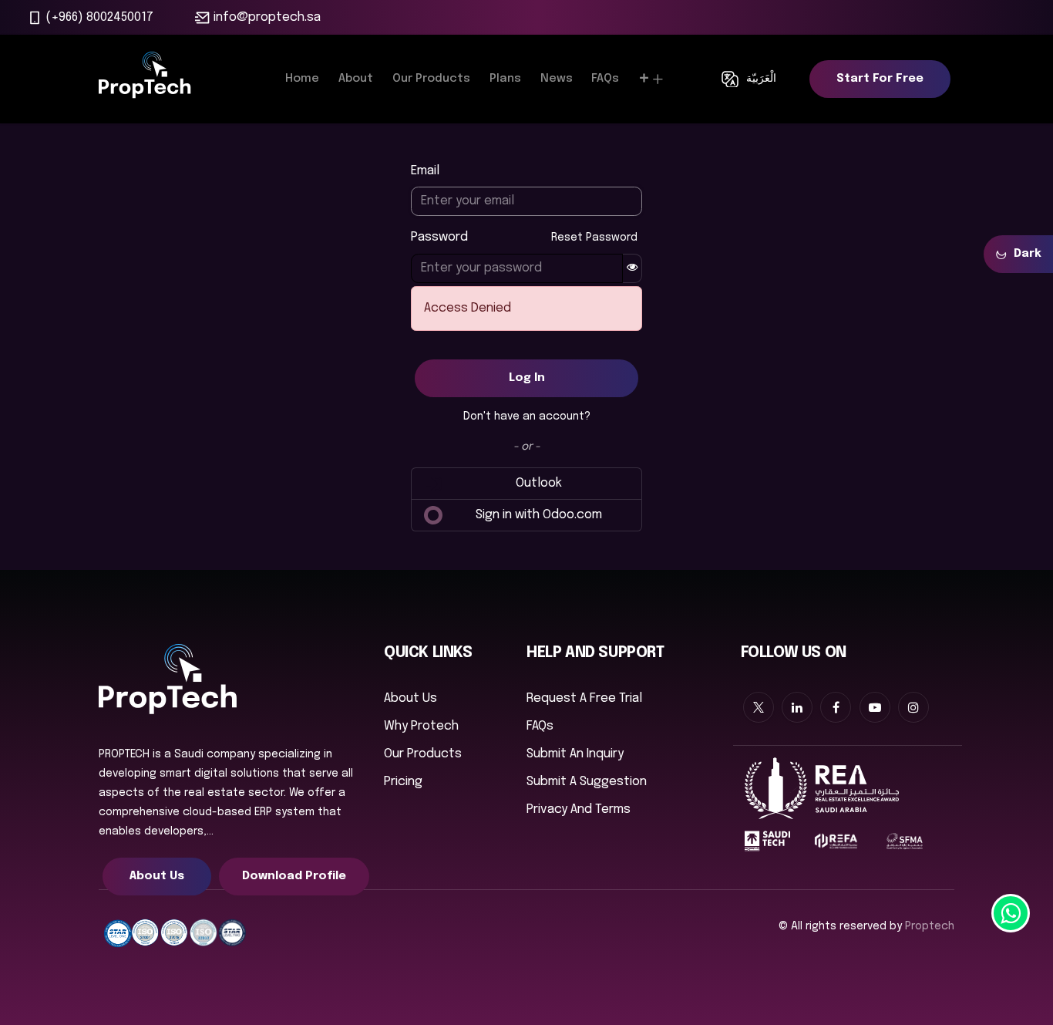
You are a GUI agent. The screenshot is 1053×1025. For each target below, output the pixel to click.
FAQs (539, 726)
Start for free (879, 78)
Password (524, 237)
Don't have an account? (526, 416)
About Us (157, 876)
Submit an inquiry (575, 753)
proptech (929, 926)
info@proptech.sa (267, 17)
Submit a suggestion (586, 781)
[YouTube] (875, 707)
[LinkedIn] (797, 707)
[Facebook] (835, 707)
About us (410, 698)
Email (425, 170)
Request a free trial (584, 698)
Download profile (294, 876)
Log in (527, 378)
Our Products (423, 753)
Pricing (403, 781)
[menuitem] (302, 79)
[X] (758, 707)
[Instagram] (913, 707)
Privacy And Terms (578, 809)
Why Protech (421, 726)
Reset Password (594, 237)
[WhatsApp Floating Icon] (1010, 913)
